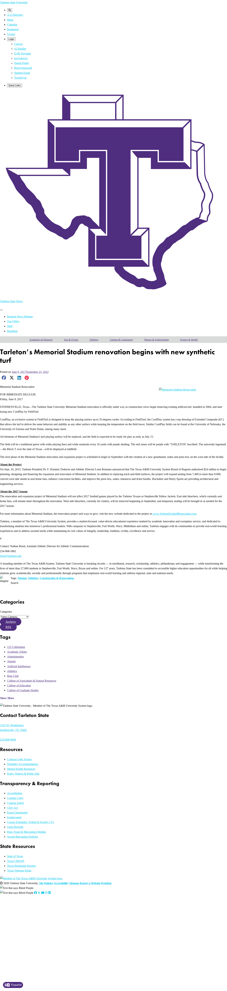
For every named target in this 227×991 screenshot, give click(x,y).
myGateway (21, 58)
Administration (15, 656)
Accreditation (14, 793)
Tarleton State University (14, 2)
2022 (16, 931)
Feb (26, 913)
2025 (16, 917)
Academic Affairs (17, 651)
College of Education (19, 685)
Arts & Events (71, 339)
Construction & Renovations (57, 578)
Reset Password (23, 67)
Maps (10, 19)
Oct (60, 917)
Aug (51, 913)
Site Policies (46, 883)
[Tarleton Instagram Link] (46, 892)
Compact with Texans (19, 759)
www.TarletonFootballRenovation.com (174, 513)
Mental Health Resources (21, 768)
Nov (64, 917)
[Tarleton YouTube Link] (42, 892)
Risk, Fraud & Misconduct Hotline (26, 831)
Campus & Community (121, 339)
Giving (11, 34)
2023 (16, 926)
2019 (16, 944)
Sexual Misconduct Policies (22, 836)
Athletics (94, 339)
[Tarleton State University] (113, 293)
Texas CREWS (15, 861)
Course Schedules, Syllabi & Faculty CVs (30, 822)
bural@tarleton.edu (10, 555)
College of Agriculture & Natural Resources (31, 680)
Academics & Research (40, 339)
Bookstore (13, 29)
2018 (16, 949)
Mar (30, 913)
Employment (14, 817)
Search (14, 582)
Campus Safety (15, 802)
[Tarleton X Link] (39, 892)
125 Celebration (16, 646)
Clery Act (12, 807)
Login (11, 39)
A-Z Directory (15, 14)
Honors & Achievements (156, 339)
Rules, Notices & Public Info (23, 773)
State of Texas (15, 856)
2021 (16, 935)
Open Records (15, 826)
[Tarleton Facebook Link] (35, 892)
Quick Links (15, 85)
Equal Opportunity (17, 812)
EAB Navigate (22, 53)
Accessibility (61, 883)
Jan (22, 913)
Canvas (18, 43)
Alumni (21, 578)
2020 (16, 940)
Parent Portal (21, 63)
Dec (69, 917)
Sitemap (74, 883)
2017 (16, 953)
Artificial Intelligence (19, 666)
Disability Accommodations (22, 764)
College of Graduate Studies (23, 690)
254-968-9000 (8, 739)
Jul (47, 913)
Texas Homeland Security (21, 865)
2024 (16, 922)
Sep (55, 917)
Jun (44, 913)
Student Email (22, 72)
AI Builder (20, 48)
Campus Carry (15, 798)
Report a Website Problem (95, 883)
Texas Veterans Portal (19, 870)
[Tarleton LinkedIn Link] (49, 892)
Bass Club (13, 675)
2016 (16, 958)
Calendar (12, 24)
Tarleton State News (11, 301)
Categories (6, 611)
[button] (10, 621)
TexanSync (20, 77)
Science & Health (189, 339)
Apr (35, 913)
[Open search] (9, 10)
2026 (16, 913)
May (39, 913)
